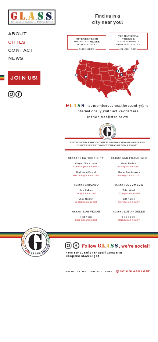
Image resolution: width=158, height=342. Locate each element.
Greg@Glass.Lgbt (129, 167)
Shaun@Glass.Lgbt (129, 176)
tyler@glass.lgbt (129, 193)
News (16, 59)
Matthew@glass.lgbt (86, 176)
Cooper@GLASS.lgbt (82, 256)
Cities (17, 42)
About (17, 34)
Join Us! (24, 78)
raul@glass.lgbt (86, 220)
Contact (21, 50)
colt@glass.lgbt (129, 202)
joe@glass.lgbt (86, 193)
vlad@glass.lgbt (86, 202)
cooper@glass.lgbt (86, 167)
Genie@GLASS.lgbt (129, 220)
